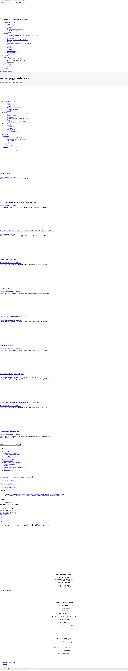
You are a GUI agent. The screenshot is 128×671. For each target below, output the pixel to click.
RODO (5, 664)
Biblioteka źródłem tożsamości (11, 454)
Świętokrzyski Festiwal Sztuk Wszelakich (14, 467)
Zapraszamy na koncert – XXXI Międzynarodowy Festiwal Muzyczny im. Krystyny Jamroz (38, 494)
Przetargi (24, 525)
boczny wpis (6, 456)
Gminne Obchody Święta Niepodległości (12, 374)
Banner (7, 525)
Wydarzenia (48, 525)
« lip (1, 517)
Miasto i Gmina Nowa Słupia (30, 377)
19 (6, 512)
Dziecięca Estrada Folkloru (8, 259)
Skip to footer (21, 0)
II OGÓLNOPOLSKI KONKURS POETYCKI (14, 316)
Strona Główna (4, 82)
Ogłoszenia (19, 525)
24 (1, 514)
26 (6, 514)
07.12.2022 (12, 480)
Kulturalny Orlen (8, 461)
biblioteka (12, 525)
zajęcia (52, 525)
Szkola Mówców (35, 525)
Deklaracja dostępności (9, 662)
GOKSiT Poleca (11, 177)
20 (8, 512)
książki (15, 525)
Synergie (5, 468)
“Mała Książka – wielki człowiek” (10, 431)
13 (13, 437)
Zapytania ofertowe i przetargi (11, 470)
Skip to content (4, 0)
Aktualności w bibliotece (14, 263)
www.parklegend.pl (64, 653)
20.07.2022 (12, 487)
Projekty (5, 465)
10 (7, 437)
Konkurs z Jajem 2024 (6, 173)
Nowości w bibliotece (9, 464)
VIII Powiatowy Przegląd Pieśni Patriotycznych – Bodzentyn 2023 (19, 402)
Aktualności (3, 177)
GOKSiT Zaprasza (8, 459)
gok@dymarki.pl (66, 587)
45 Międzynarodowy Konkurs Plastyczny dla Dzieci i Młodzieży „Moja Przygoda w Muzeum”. (28, 231)
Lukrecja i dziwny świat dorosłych (8, 484)
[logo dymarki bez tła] (4, 636)
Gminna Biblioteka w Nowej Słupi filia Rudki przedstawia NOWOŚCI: (17, 477)
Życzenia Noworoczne (6, 345)
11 (9, 437)
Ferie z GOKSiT (5, 288)
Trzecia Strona (32, 669)
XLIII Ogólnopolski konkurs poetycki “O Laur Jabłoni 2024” (18, 202)
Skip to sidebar (13, 0)
